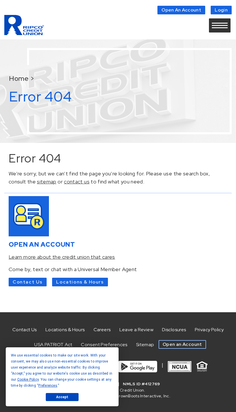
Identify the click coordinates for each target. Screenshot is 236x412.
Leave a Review (136, 330)
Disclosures (174, 330)
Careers (102, 330)
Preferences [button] (47, 386)
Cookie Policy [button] (28, 379)
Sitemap (145, 345)
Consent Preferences (104, 345)
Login (221, 10)
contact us (77, 181)
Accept (62, 397)
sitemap (46, 181)
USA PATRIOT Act (53, 345)
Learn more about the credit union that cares (62, 257)
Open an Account (182, 344)
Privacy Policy (209, 330)
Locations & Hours (80, 282)
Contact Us (28, 282)
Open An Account (181, 10)
